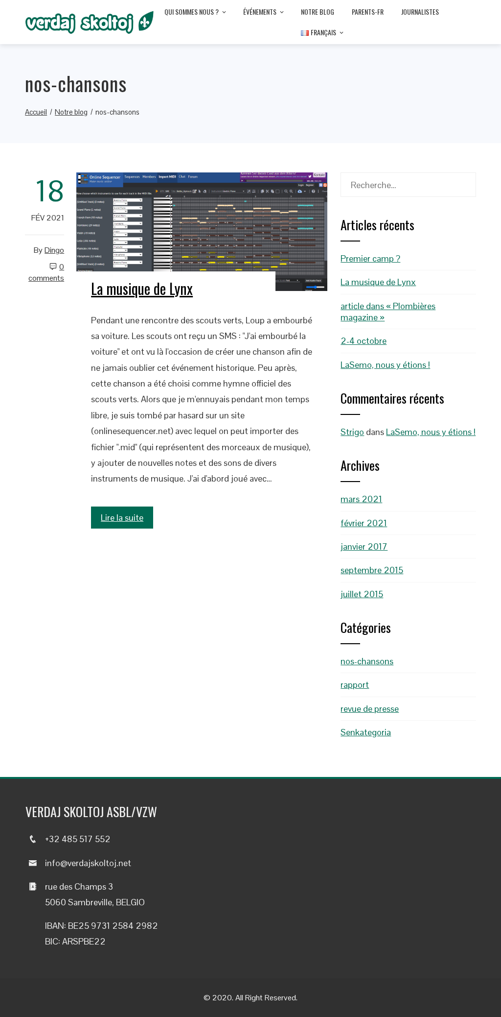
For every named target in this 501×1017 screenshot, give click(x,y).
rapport (355, 684)
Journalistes (420, 11)
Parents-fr (368, 11)
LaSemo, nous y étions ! (385, 364)
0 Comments (46, 272)
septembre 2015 (372, 570)
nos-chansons (367, 661)
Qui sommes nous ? (191, 11)
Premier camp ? (370, 258)
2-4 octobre (364, 340)
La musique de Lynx (142, 288)
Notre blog (317, 11)
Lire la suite (122, 517)
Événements (259, 11)
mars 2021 (361, 499)
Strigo (352, 431)
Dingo (54, 250)
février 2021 (364, 523)
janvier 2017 (364, 546)
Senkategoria (366, 732)
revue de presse (370, 708)
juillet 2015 (362, 594)
